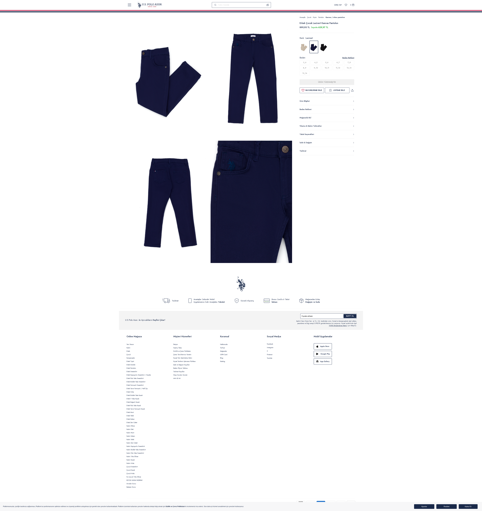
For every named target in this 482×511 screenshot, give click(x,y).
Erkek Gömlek (131, 365)
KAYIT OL (350, 316)
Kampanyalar (131, 358)
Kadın (128, 348)
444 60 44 (176, 378)
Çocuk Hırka (130, 473)
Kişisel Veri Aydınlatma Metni (182, 358)
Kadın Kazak (131, 460)
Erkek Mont (130, 412)
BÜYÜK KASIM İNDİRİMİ (134, 480)
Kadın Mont (130, 433)
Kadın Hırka (130, 463)
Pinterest (269, 354)
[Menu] (129, 4)
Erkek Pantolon (131, 368)
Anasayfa (302, 17)
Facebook (270, 344)
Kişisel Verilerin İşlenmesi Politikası (184, 361)
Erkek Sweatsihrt (132, 371)
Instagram (270, 347)
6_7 (338, 62)
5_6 (326, 62)
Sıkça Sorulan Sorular (180, 375)
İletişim (175, 344)
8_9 (304, 68)
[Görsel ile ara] (268, 5)
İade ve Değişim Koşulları (181, 365)
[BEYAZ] (304, 47)
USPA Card (223, 354)
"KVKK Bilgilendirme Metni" (338, 326)
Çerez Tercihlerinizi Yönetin (182, 354)
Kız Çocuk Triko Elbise (134, 477)
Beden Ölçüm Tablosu (180, 368)
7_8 (349, 62)
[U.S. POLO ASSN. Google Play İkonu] (334, 354)
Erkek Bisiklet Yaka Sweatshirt (136, 382)
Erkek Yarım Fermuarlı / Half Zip (137, 388)
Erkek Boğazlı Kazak (133, 402)
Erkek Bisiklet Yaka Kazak (135, 395)
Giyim (315, 17)
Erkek (128, 351)
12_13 (349, 68)
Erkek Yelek (130, 416)
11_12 (338, 68)
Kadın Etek (130, 429)
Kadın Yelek (130, 439)
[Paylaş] (352, 90)
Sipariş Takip (177, 348)
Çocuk (309, 17)
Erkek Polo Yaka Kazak (134, 405)
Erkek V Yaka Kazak (133, 399)
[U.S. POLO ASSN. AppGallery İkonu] (334, 361)
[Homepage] (149, 5)
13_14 (304, 73)
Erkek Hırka (130, 392)
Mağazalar (223, 351)
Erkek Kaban (131, 419)
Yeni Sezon (130, 344)
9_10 (316, 68)
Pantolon (321, 17)
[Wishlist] (346, 5)
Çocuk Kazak (131, 470)
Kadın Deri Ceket (132, 443)
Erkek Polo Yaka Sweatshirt (135, 378)
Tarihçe (222, 348)
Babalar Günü (131, 487)
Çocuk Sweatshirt (132, 467)
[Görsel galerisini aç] (168, 77)
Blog (221, 358)
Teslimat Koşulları (179, 371)
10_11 (327, 68)
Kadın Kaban (131, 436)
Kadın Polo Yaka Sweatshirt (135, 453)
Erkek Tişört (130, 361)
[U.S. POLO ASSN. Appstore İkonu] (334, 346)
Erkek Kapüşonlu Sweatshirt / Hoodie (139, 375)
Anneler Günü (131, 484)
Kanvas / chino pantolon (335, 17)
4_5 (315, 62)
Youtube (269, 358)
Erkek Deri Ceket (132, 422)
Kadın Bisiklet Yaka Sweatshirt (136, 450)
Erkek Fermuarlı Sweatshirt (135, 385)
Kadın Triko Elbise (132, 456)
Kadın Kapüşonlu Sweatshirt (136, 446)
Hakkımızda (224, 344)
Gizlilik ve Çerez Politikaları (182, 351)
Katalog (222, 361)
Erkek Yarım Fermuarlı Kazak (136, 409)
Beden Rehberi (348, 57)
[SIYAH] (323, 47)
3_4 (304, 62)
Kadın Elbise (131, 426)
